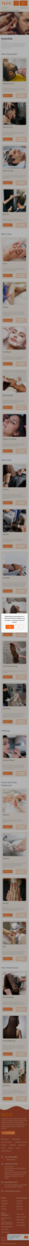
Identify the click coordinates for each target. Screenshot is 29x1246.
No (19, 627)
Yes (10, 627)
